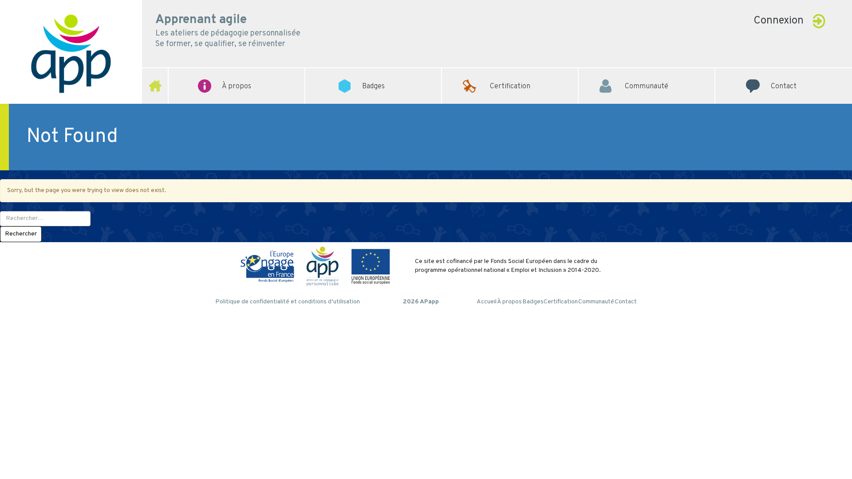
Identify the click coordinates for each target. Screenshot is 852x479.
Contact (784, 73)
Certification (510, 73)
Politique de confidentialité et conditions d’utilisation (287, 302)
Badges (533, 302)
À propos (509, 302)
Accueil (487, 302)
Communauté (646, 73)
